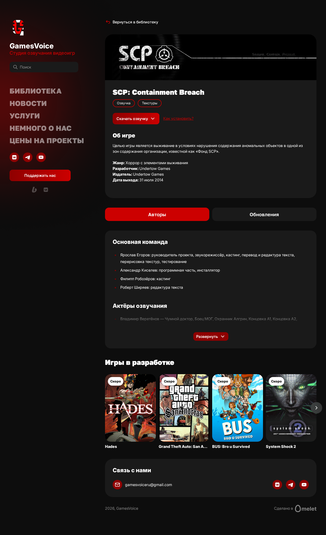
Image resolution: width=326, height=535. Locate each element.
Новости (28, 103)
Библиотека (36, 91)
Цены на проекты (47, 140)
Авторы (157, 214)
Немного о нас (41, 128)
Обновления (264, 214)
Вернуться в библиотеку (135, 22)
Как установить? (178, 118)
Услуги (25, 115)
